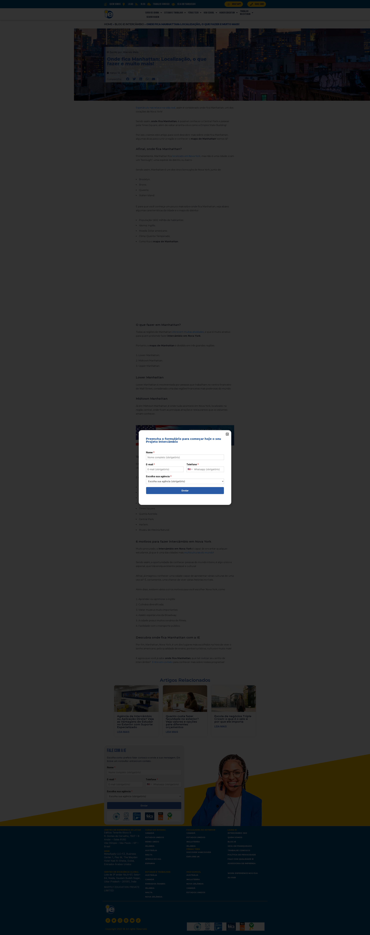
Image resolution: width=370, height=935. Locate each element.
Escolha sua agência (159, 476)
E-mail (150, 464)
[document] (185, 467)
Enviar (185, 490)
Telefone (192, 464)
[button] (227, 434)
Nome (150, 452)
